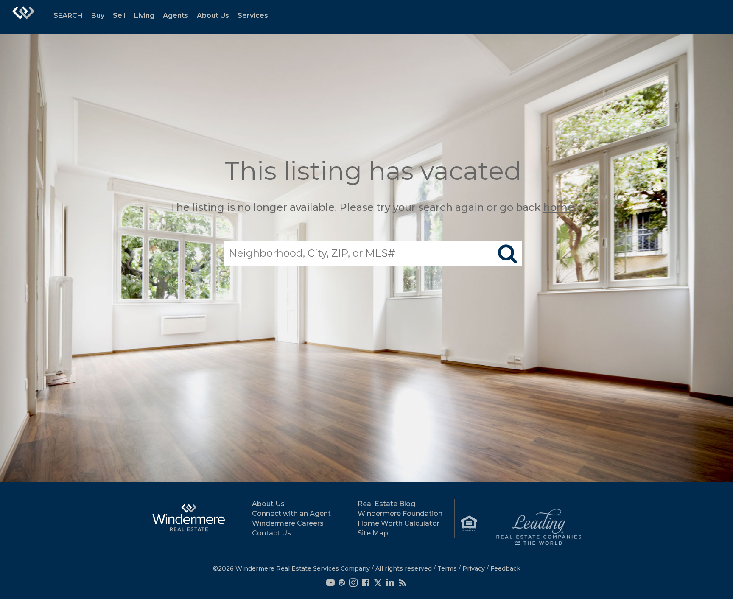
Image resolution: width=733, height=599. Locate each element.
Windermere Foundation (400, 513)
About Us (213, 15)
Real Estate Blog (386, 504)
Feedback (505, 568)
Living (144, 15)
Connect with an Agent (291, 513)
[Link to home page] (23, 17)
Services (253, 15)
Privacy (473, 568)
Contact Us (271, 533)
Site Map (373, 533)
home (558, 207)
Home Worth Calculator (398, 523)
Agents (175, 15)
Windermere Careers (288, 523)
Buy (97, 15)
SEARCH (68, 15)
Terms (447, 568)
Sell (119, 15)
